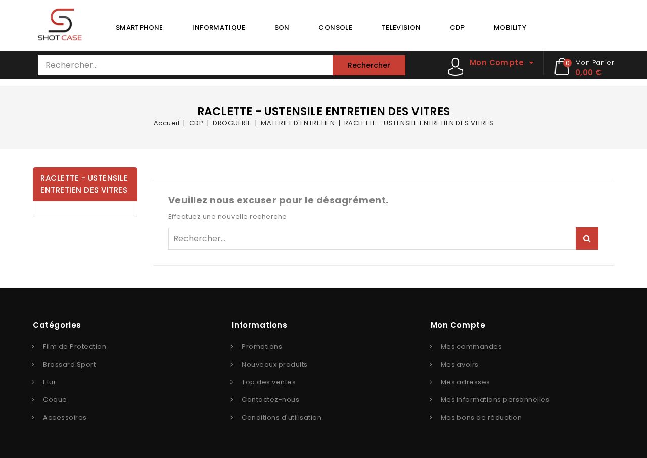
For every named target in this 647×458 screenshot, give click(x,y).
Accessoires (65, 417)
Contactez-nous (270, 399)
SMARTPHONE (139, 27)
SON (282, 27)
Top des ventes (269, 382)
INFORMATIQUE (218, 27)
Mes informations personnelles (495, 399)
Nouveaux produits (275, 364)
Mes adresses (465, 382)
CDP (457, 27)
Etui (49, 382)
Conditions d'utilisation (281, 417)
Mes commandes (471, 346)
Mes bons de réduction (481, 417)
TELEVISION (401, 27)
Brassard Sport (69, 364)
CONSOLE (335, 27)
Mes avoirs (460, 364)
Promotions (262, 346)
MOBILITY (510, 27)
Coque (55, 399)
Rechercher (369, 65)
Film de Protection (74, 346)
